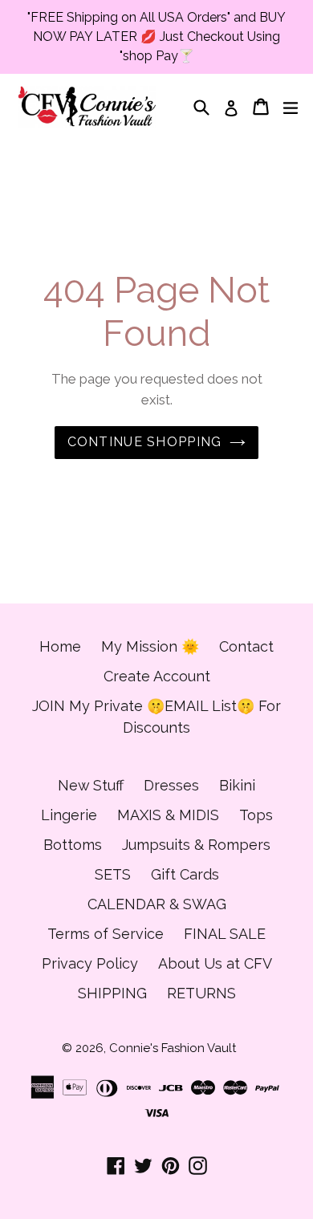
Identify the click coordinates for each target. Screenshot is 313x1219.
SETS (113, 874)
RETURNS (201, 993)
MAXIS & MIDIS (168, 815)
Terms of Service (105, 933)
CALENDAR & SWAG (156, 904)
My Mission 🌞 (150, 646)
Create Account (157, 676)
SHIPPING (112, 993)
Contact (246, 646)
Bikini (237, 785)
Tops (256, 815)
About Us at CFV (215, 963)
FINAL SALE (225, 933)
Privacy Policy (90, 963)
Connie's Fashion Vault (172, 1048)
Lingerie (69, 815)
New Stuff (91, 785)
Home (60, 646)
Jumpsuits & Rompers (196, 844)
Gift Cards (185, 874)
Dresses (171, 785)
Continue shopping (144, 441)
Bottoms (72, 844)
